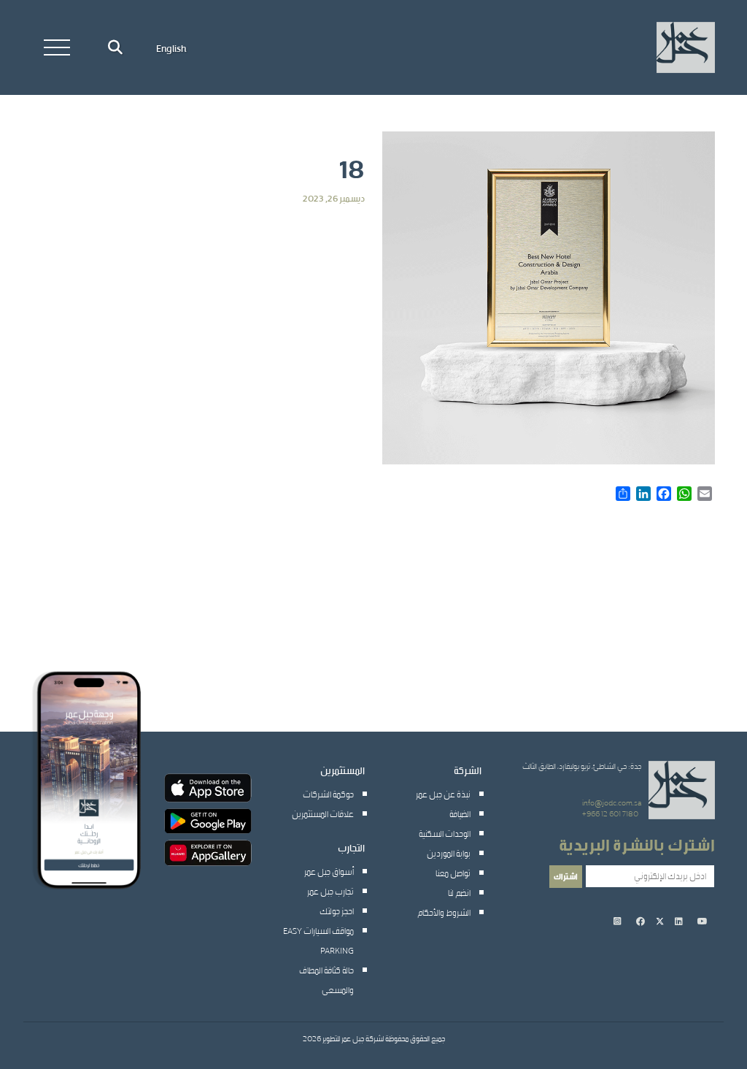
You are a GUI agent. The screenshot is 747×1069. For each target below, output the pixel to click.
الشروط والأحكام (444, 912)
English (171, 47)
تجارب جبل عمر (330, 890)
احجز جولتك (337, 910)
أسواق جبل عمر (329, 871)
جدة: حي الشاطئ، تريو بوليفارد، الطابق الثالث (581, 766)
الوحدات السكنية (445, 833)
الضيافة (460, 813)
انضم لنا (459, 892)
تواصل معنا (453, 872)
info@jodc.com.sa (611, 802)
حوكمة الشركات (328, 793)
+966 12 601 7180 (610, 813)
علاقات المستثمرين (323, 813)
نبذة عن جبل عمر (443, 793)
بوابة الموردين (449, 852)
